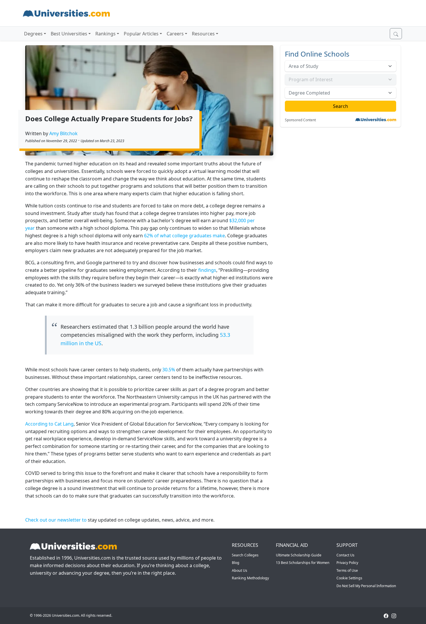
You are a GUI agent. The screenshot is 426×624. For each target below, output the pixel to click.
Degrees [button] (33, 33)
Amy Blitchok (63, 133)
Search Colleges (245, 555)
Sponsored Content (300, 120)
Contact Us (345, 555)
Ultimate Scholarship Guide (298, 555)
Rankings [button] (105, 33)
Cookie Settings (349, 578)
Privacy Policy (347, 562)
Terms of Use (347, 570)
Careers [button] (175, 33)
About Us (239, 570)
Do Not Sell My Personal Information (366, 585)
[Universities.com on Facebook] (386, 615)
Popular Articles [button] (141, 33)
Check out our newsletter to (56, 520)
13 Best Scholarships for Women (302, 562)
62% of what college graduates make (184, 235)
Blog (235, 562)
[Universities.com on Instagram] (394, 615)
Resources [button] (203, 33)
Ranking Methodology (250, 578)
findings (207, 270)
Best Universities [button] (69, 33)
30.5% (168, 369)
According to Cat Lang (49, 424)
